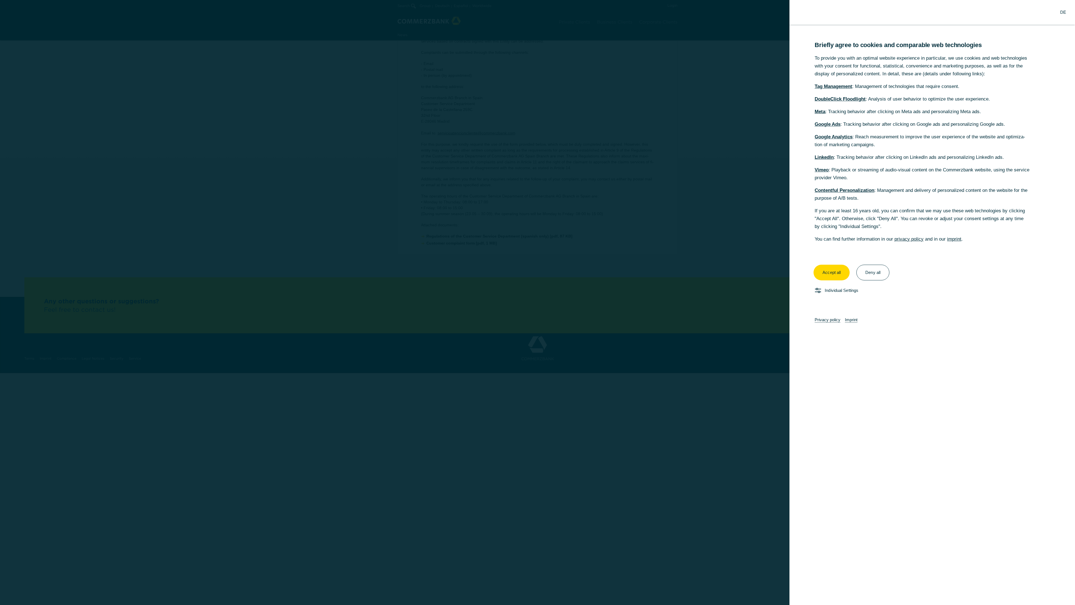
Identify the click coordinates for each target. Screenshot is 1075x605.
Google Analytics (833, 136)
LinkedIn (824, 157)
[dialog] (537, 302)
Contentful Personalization (844, 190)
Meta (820, 111)
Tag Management (833, 86)
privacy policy (909, 239)
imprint (954, 239)
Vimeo (822, 170)
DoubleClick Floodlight (840, 99)
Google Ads (827, 124)
